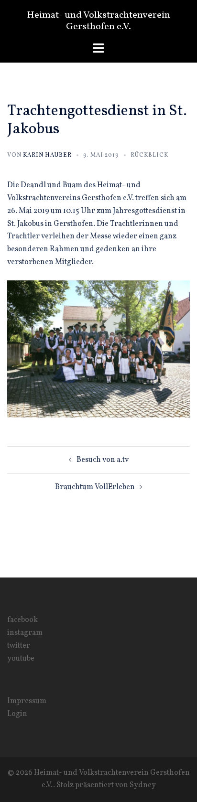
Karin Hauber (47, 155)
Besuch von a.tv (103, 460)
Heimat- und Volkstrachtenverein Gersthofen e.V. (98, 21)
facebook (22, 620)
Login (17, 714)
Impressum (26, 701)
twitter (18, 646)
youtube (20, 658)
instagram (25, 633)
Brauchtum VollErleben (95, 487)
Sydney (143, 785)
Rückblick (149, 155)
